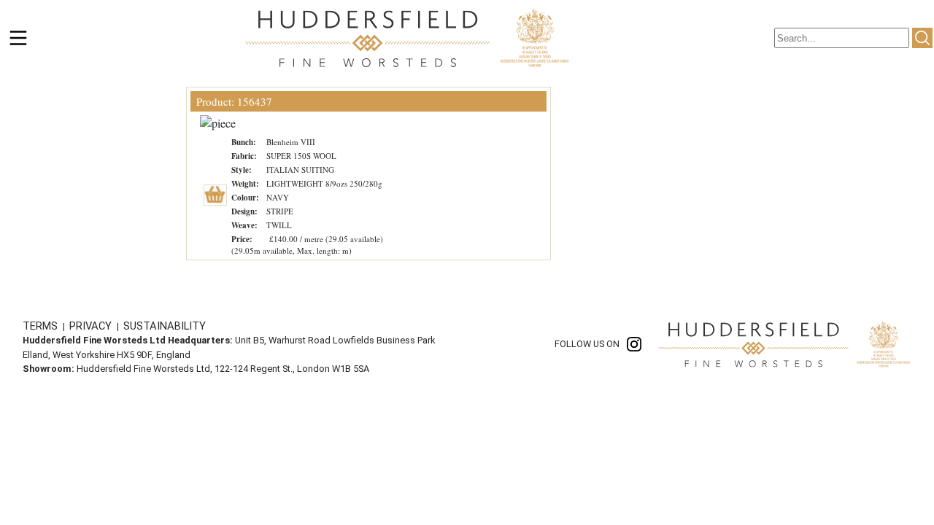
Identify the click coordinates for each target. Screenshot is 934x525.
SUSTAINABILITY (164, 325)
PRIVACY (92, 325)
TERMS (42, 325)
